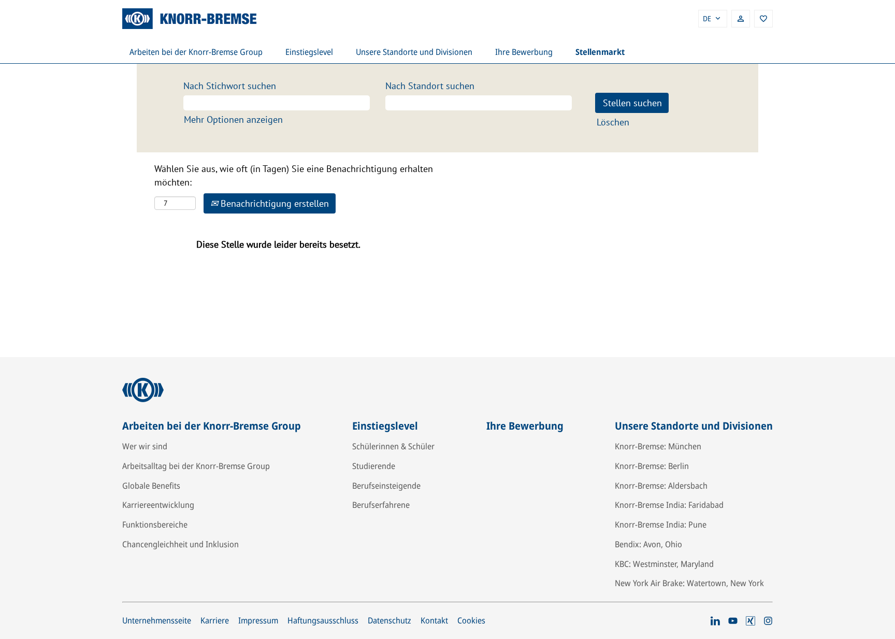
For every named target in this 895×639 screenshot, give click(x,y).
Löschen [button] (613, 122)
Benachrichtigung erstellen (273, 203)
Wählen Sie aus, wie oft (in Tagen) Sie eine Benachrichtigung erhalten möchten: (293, 175)
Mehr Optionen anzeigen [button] (233, 119)
